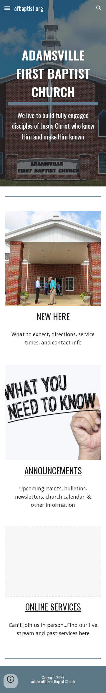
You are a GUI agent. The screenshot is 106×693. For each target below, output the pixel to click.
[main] (53, 93)
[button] (7, 8)
